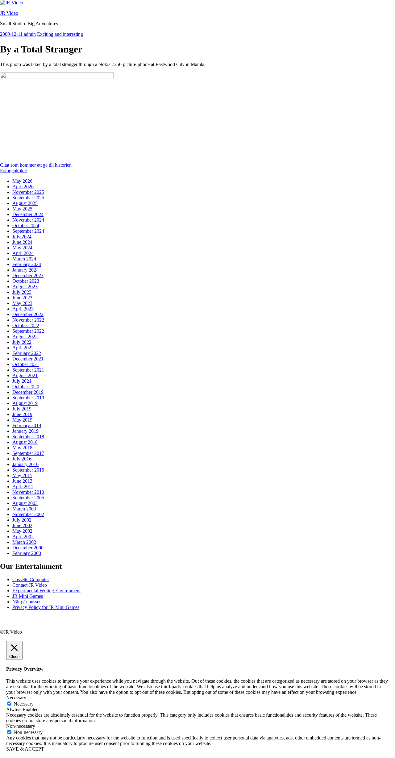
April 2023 (23, 308)
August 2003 (25, 503)
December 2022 (28, 314)
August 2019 (25, 403)
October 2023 (25, 281)
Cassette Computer (30, 579)
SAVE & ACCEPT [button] (25, 749)
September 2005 (28, 497)
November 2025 (28, 192)
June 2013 (22, 481)
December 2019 (28, 392)
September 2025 (28, 197)
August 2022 (25, 336)
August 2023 (25, 286)
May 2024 (22, 247)
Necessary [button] (16, 697)
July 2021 (21, 381)
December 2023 (28, 275)
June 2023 (22, 297)
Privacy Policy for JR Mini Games (45, 607)
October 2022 (25, 325)
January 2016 (25, 464)
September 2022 (28, 331)
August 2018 (25, 442)
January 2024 (25, 270)
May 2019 (22, 420)
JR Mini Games (27, 596)
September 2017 (28, 453)
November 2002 (28, 514)
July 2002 (21, 520)
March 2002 (24, 542)
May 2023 (22, 303)
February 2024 (26, 264)
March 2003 (24, 508)
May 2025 (22, 208)
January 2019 (25, 431)
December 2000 (28, 547)
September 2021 (28, 370)
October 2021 (25, 364)
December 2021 (28, 358)
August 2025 (25, 203)
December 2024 (28, 214)
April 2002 (23, 536)
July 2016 (21, 458)
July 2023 (21, 292)
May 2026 (22, 181)
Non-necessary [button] (20, 726)
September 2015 (28, 470)
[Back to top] (7, 626)
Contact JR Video (29, 585)
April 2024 (23, 253)
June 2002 (22, 525)
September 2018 (28, 436)
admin (30, 34)
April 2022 (23, 347)
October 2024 (25, 225)
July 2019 (21, 408)
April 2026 (23, 186)
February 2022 (26, 353)
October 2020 (25, 386)
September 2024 (28, 231)
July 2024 (21, 236)
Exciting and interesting (60, 34)
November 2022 (28, 320)
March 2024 (24, 258)
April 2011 (22, 486)
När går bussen (27, 601)
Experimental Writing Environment (46, 590)
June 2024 (22, 242)
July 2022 (21, 342)
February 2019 (26, 425)
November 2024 (28, 220)
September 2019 (28, 397)
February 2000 (26, 553)
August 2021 (25, 375)
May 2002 (22, 531)
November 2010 (28, 492)
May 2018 (22, 447)
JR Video (9, 13)
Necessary (24, 703)
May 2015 (22, 475)
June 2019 (22, 414)
